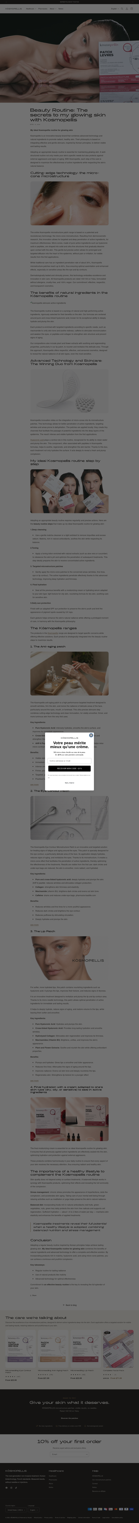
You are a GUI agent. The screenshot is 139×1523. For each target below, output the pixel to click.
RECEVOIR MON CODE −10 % (69, 768)
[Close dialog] (91, 735)
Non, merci (69, 783)
